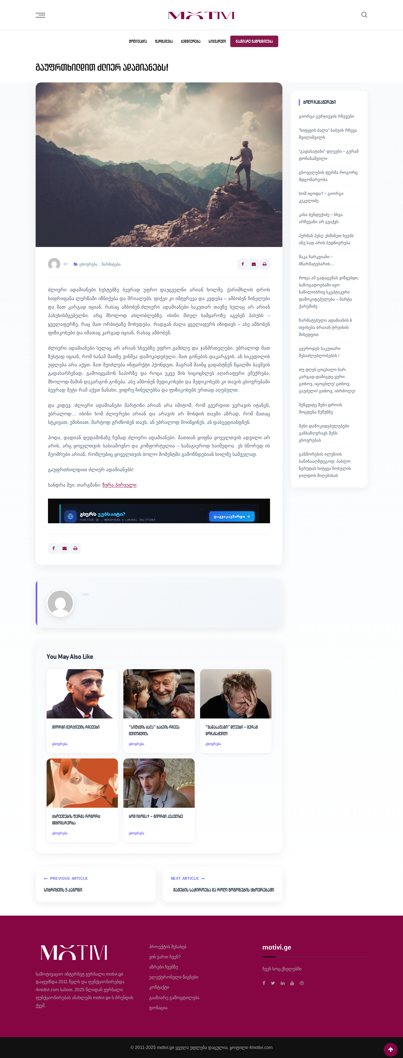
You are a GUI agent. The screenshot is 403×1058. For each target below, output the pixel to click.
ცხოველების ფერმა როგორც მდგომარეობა (76, 820)
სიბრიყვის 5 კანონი (63, 890)
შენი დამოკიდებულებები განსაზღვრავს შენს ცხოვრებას (324, 433)
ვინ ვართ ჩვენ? (165, 957)
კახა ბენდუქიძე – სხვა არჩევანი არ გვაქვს (321, 218)
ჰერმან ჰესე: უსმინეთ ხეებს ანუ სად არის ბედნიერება (326, 239)
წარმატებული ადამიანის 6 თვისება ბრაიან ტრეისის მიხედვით (325, 327)
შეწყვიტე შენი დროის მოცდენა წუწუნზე (320, 408)
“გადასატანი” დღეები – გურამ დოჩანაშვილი (232, 730)
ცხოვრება (88, 264)
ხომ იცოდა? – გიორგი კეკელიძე (156, 816)
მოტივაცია (138, 41)
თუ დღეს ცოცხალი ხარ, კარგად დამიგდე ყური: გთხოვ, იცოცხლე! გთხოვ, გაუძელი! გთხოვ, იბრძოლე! (327, 380)
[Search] (364, 14)
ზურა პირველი (119, 485)
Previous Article (69, 878)
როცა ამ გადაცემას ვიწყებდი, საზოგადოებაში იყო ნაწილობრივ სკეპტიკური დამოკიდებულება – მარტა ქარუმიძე (329, 292)
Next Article (185, 878)
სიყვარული (217, 41)
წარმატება (164, 41)
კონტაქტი (159, 987)
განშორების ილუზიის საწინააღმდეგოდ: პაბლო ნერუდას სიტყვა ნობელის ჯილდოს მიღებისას (325, 465)
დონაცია (158, 1007)
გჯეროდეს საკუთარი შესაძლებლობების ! (319, 352)
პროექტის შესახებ (167, 946)
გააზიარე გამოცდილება (254, 41)
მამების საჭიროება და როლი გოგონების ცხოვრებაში (223, 890)
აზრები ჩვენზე (163, 967)
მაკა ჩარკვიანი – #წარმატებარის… (316, 260)
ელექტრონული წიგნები (173, 977)
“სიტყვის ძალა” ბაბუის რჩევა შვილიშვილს (154, 730)
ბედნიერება (190, 41)
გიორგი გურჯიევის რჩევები (76, 727)
